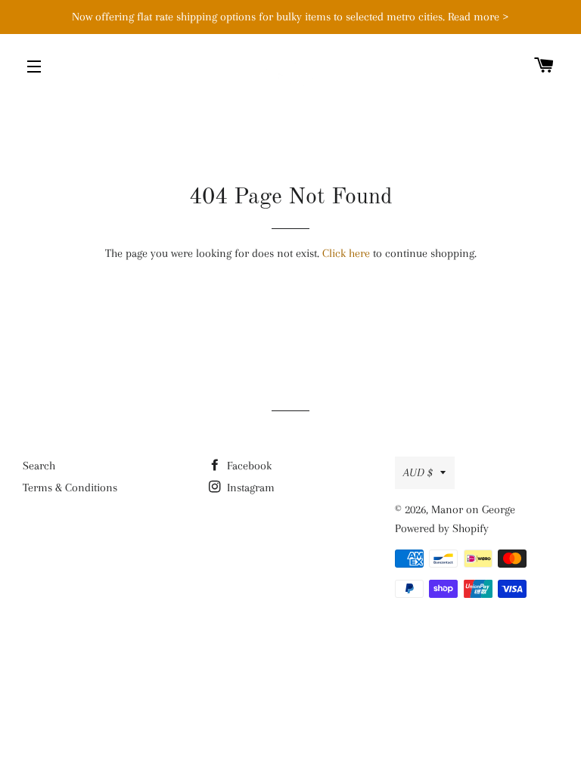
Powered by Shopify (442, 528)
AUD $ (418, 472)
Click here (346, 253)
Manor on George (473, 509)
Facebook (248, 465)
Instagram (249, 487)
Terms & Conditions (70, 487)
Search (39, 465)
